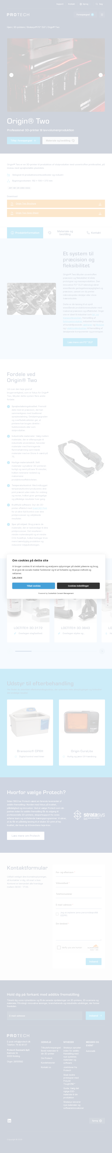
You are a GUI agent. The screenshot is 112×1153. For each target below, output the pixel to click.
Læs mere (17, 577)
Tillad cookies (34, 585)
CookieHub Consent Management (61, 593)
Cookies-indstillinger (78, 585)
